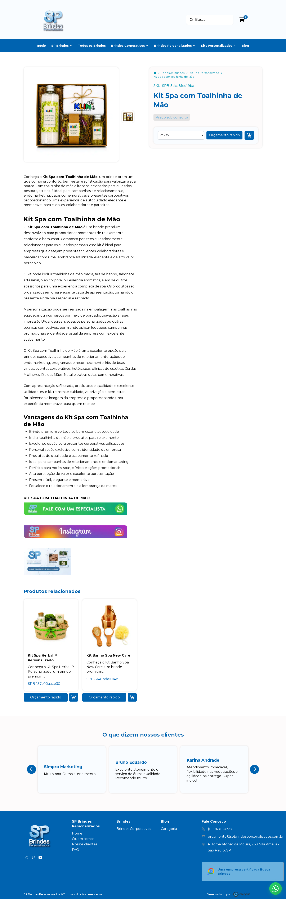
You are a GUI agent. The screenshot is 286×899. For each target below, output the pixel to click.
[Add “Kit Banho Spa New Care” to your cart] (132, 697)
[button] (224, 135)
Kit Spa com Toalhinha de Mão (57, 498)
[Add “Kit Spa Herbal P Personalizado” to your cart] (73, 697)
